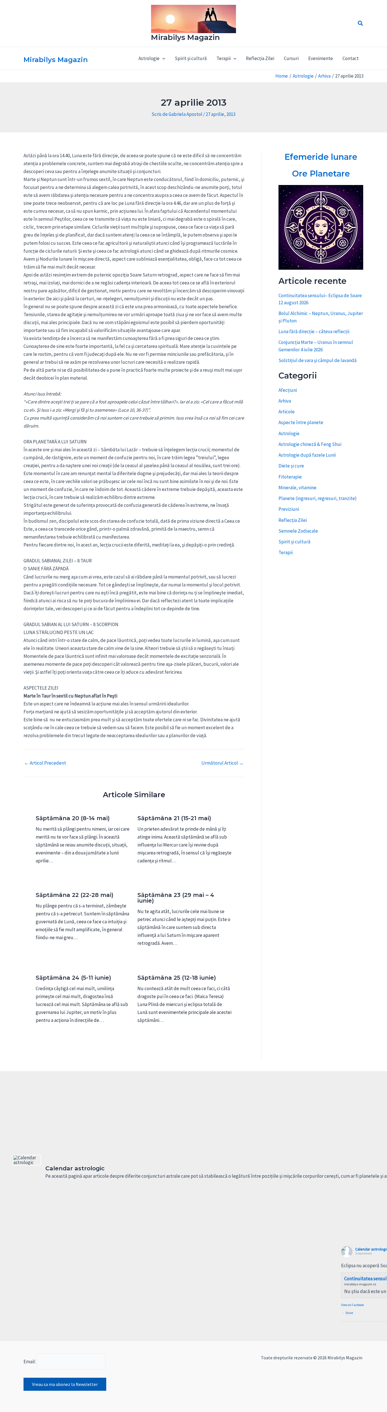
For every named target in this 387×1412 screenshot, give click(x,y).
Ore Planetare (321, 173)
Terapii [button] (223, 58)
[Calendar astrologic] (27, 1160)
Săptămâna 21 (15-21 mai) (174, 818)
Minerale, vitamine (297, 487)
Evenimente (320, 58)
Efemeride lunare (320, 157)
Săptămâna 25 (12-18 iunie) (176, 977)
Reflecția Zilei (260, 58)
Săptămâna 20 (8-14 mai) (73, 818)
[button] (360, 23)
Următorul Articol (222, 763)
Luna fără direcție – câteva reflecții (313, 331)
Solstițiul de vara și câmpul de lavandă (317, 360)
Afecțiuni (287, 390)
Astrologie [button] (149, 58)
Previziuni (288, 509)
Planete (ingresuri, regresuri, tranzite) (317, 498)
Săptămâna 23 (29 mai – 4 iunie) (175, 898)
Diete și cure (291, 466)
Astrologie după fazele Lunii (307, 455)
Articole (286, 412)
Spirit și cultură (191, 58)
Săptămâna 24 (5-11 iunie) (73, 977)
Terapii (285, 552)
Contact (351, 58)
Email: (30, 1361)
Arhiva (284, 401)
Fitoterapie (290, 477)
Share (349, 1313)
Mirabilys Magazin (185, 37)
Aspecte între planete (300, 422)
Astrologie (288, 433)
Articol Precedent (45, 763)
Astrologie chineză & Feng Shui (309, 444)
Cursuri (291, 58)
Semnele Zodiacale (298, 531)
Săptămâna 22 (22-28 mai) (74, 895)
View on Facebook (352, 1305)
